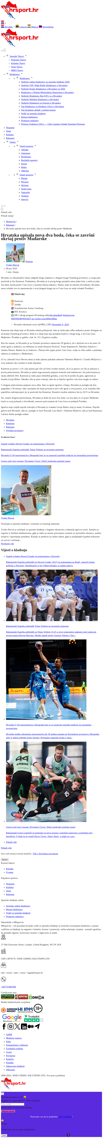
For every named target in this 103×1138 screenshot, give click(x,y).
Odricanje (10, 1069)
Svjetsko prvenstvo (14, 430)
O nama (9, 872)
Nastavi (5, 860)
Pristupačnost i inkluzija (17, 1045)
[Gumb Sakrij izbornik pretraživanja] (2, 209)
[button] (51, 23)
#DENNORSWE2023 (21, 318)
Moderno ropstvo (14, 1038)
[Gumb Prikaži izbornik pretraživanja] (2, 50)
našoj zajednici (65, 1116)
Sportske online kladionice (18, 906)
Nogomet (10, 884)
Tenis (8, 891)
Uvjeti (9, 1052)
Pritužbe (10, 1062)
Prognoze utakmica (14, 916)
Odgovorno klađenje (15, 1066)
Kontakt (9, 869)
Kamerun (10, 423)
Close (4, 1135)
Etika (8, 1041)
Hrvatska (10, 420)
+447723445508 (8, 987)
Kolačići (10, 1059)
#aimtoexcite (68, 315)
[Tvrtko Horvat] (26, 514)
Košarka (10, 887)
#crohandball (56, 315)
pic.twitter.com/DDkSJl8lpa (44, 318)
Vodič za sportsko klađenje (18, 913)
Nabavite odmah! (8, 1111)
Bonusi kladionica (14, 909)
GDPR (9, 1034)
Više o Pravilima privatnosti (45, 853)
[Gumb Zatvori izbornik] (5, 50)
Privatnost (10, 1055)
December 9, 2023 (60, 324)
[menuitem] (8, 27)
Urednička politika (14, 1048)
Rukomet (10, 427)
